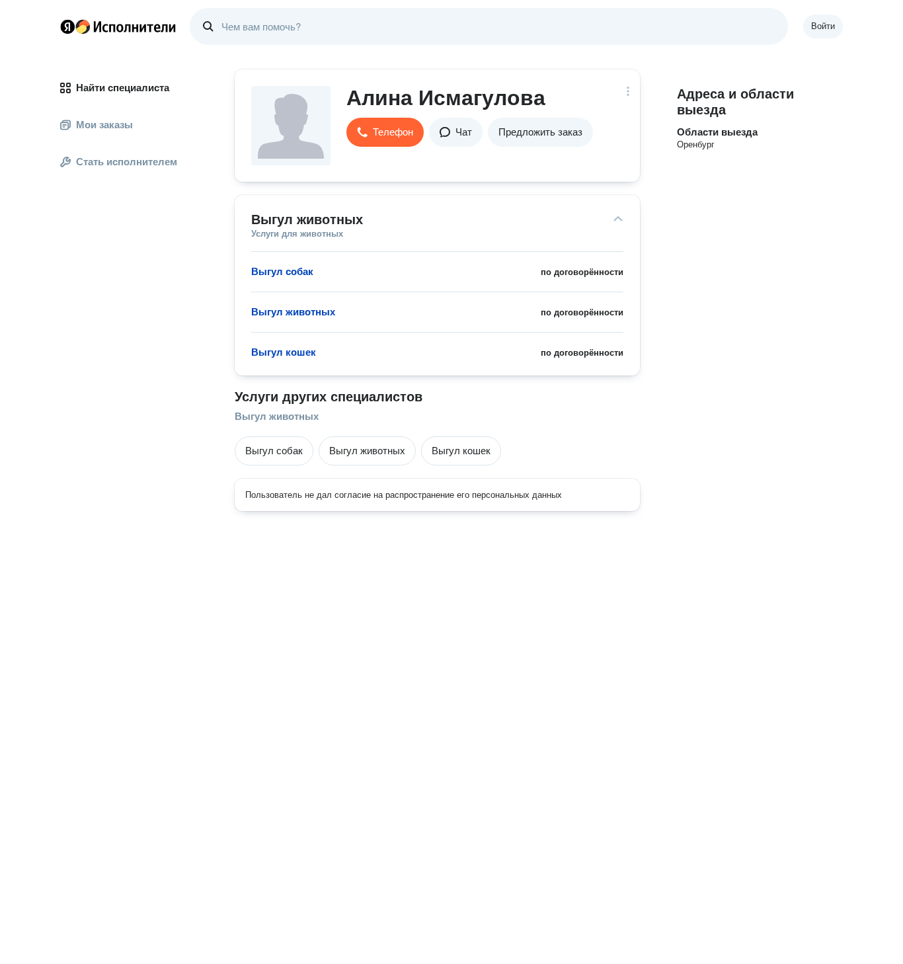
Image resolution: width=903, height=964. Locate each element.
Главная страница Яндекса (67, 26)
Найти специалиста (122, 87)
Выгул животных (277, 416)
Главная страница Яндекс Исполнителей (118, 26)
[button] (385, 132)
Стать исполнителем (126, 161)
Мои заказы (104, 124)
